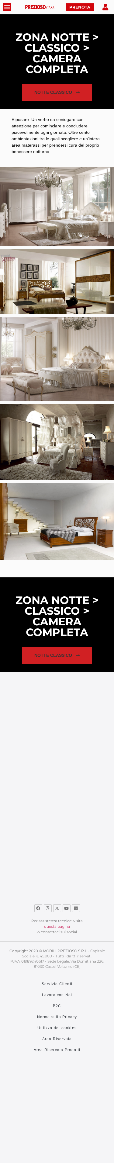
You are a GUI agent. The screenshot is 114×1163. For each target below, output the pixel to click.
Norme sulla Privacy (57, 1017)
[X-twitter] (57, 908)
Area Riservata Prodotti (57, 1050)
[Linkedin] (76, 908)
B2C (57, 1006)
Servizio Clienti (57, 984)
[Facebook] (38, 908)
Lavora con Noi (57, 995)
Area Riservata (57, 1039)
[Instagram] (48, 908)
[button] (57, 92)
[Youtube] (67, 908)
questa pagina (57, 926)
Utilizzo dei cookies (57, 1028)
